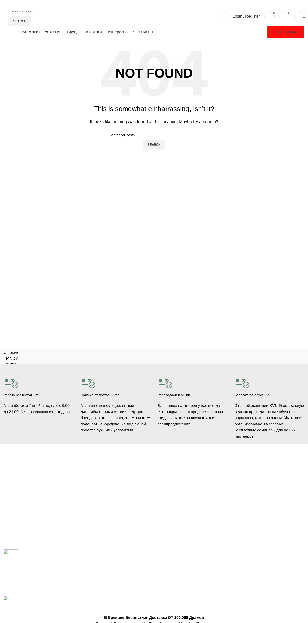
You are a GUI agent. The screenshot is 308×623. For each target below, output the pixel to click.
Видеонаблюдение (18, 473)
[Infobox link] (38, 392)
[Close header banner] (6, 609)
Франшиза (243, 490)
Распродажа (285, 32)
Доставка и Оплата (172, 482)
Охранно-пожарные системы (26, 498)
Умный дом (12, 523)
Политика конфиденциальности (183, 506)
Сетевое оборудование (99, 477)
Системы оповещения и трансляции (109, 494)
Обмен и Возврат (171, 490)
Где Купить (166, 473)
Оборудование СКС (19, 506)
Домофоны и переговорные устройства (35, 490)
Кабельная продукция (98, 469)
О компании (244, 473)
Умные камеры (15, 531)
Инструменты (14, 515)
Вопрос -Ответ (246, 498)
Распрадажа (167, 498)
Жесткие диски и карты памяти (105, 510)
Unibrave (11, 352)
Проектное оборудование (101, 518)
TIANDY (11, 358)
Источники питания (96, 485)
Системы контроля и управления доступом (38, 482)
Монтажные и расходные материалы (110, 502)
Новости (241, 482)
